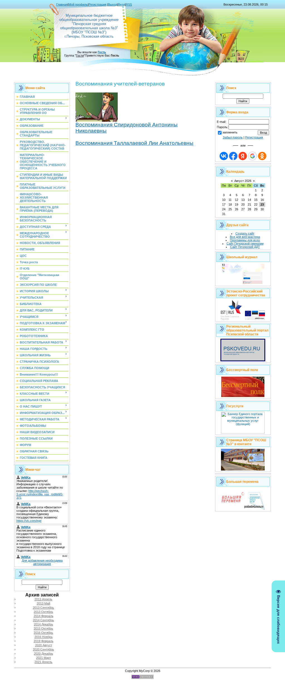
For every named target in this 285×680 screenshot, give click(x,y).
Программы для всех (245, 240)
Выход (112, 4)
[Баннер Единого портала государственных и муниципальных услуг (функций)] (243, 432)
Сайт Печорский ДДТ (245, 246)
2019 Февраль (43, 641)
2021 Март (43, 657)
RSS (129, 4)
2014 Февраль (43, 616)
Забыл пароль (233, 137)
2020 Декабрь (43, 653)
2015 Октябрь (43, 628)
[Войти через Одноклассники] (262, 156)
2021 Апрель (43, 662)
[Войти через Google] (252, 156)
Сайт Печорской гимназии (245, 243)
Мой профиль (78, 4)
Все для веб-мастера (245, 236)
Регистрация (97, 4)
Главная (62, 4)
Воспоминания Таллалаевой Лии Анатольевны (134, 143)
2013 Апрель (43, 599)
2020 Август (43, 645)
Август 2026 (242, 180)
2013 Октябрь (43, 611)
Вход (121, 4)
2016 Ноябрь (44, 636)
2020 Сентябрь (43, 649)
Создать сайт (244, 233)
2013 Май (43, 603)
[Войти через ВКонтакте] (224, 156)
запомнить (229, 132)
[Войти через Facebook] (233, 156)
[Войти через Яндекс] (243, 156)
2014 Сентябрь (43, 620)
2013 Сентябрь (43, 607)
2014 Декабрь (43, 624)
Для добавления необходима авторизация (42, 562)
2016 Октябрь (43, 632)
